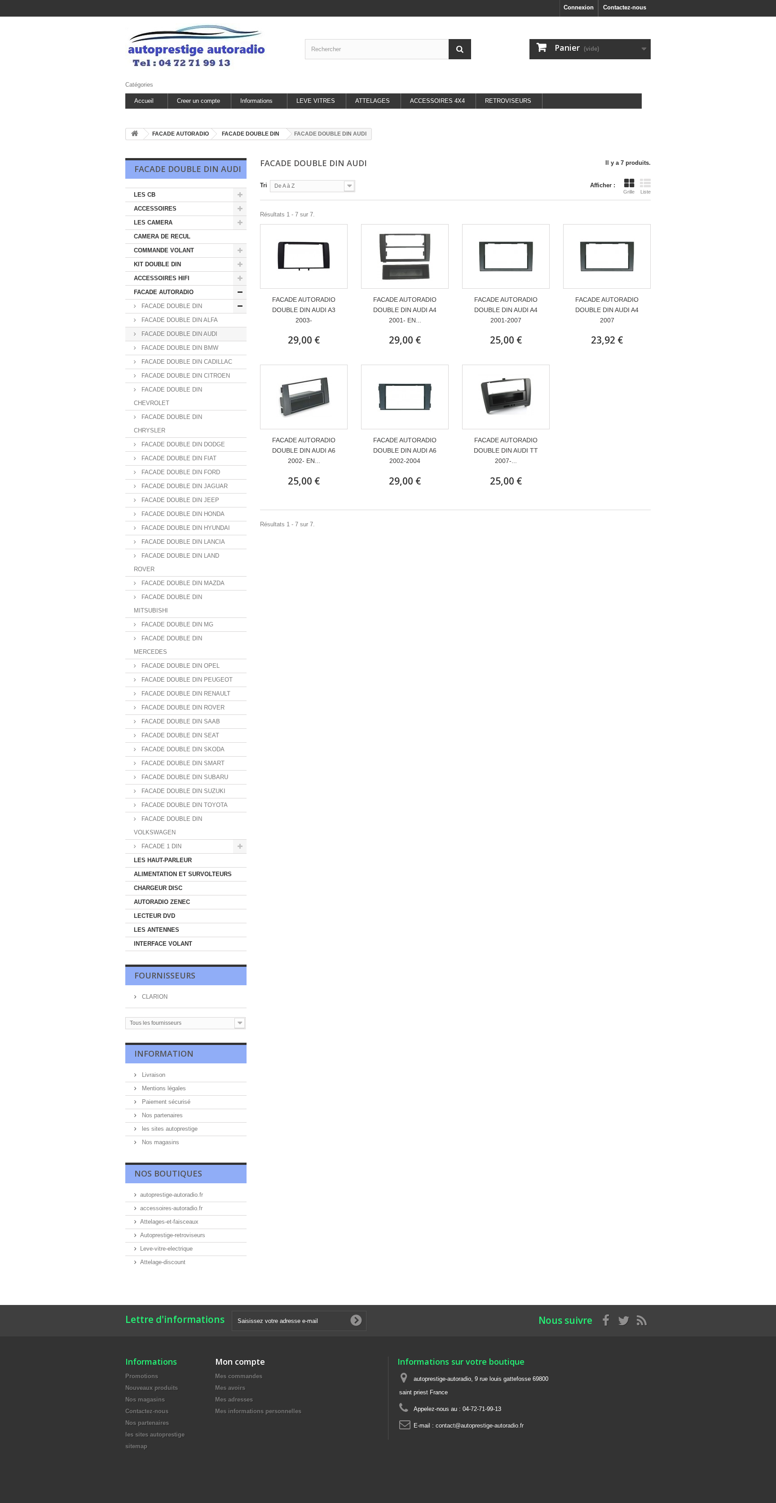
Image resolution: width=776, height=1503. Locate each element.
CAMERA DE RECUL (162, 236)
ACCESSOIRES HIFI (162, 278)
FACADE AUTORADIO (164, 292)
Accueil (144, 100)
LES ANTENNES (156, 929)
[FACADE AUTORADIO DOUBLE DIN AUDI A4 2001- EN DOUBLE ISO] (405, 256)
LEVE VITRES (315, 100)
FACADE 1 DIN (160, 846)
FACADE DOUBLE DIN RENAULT (185, 693)
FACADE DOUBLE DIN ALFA (179, 320)
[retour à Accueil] (134, 134)
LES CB (144, 194)
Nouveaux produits (151, 1387)
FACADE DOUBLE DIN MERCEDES (168, 645)
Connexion (579, 7)
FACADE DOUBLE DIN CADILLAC (186, 361)
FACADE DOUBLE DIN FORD (180, 472)
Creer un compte (198, 100)
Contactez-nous (624, 7)
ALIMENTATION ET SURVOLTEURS (183, 874)
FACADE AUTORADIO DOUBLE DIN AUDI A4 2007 (607, 310)
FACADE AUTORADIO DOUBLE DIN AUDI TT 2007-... (506, 450)
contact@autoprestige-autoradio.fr (480, 1425)
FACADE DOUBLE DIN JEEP (179, 500)
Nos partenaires (161, 1115)
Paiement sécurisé (165, 1101)
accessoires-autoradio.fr (171, 1208)
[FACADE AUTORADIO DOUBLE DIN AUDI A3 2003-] (304, 256)
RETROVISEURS (508, 100)
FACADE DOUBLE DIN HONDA (182, 514)
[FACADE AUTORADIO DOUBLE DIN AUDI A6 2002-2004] (405, 397)
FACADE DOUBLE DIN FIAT (178, 458)
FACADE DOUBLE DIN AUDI (178, 334)
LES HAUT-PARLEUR (163, 860)
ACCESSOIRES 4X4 (437, 100)
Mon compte (240, 1361)
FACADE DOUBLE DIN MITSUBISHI (168, 604)
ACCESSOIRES (155, 208)
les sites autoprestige (169, 1128)
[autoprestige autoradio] (208, 46)
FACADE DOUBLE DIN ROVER (182, 707)
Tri (263, 185)
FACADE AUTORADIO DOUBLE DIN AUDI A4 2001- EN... (404, 310)
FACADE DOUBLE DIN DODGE (182, 444)
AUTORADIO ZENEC (162, 902)
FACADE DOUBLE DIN (171, 306)
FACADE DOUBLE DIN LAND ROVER (176, 562)
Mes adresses (234, 1399)
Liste (645, 191)
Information (164, 1053)
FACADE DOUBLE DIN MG (176, 624)
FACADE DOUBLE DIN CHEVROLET (168, 396)
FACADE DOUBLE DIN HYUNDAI (185, 528)
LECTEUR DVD (154, 915)
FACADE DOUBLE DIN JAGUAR (184, 486)
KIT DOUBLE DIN (157, 264)
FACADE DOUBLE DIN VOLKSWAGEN (168, 825)
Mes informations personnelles (258, 1411)
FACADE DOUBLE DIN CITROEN (185, 375)
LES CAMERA (153, 222)
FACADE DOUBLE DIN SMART (182, 763)
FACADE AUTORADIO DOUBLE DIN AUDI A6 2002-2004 (404, 450)
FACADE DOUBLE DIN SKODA (182, 749)
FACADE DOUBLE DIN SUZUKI (182, 791)
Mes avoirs (230, 1387)
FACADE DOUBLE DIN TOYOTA (184, 805)
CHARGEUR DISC (158, 888)
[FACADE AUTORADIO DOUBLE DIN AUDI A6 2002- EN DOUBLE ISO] (304, 397)
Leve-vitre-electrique (166, 1248)
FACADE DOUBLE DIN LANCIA (182, 541)
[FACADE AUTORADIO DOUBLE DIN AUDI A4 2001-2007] (506, 256)
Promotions (141, 1376)
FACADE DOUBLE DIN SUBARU (184, 777)
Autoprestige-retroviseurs (172, 1235)
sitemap (136, 1446)
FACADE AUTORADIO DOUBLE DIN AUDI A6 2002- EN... (303, 450)
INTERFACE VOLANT (163, 943)
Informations (256, 100)
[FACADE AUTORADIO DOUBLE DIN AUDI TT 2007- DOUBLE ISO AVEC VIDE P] (506, 397)
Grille (629, 191)
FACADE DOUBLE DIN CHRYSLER (168, 424)
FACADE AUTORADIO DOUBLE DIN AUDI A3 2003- (303, 310)
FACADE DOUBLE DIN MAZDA (182, 583)
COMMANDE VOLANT (164, 250)
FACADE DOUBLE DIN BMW (179, 347)
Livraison (152, 1074)
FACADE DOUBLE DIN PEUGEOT (186, 679)
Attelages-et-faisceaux (169, 1221)
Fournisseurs (164, 975)
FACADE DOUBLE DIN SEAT (179, 735)
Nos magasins (159, 1142)
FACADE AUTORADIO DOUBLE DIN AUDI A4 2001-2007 (506, 310)
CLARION (154, 996)
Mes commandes (238, 1376)
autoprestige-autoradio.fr (171, 1194)
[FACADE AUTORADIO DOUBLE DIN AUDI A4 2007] (607, 256)
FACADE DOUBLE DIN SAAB (180, 721)
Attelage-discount (162, 1262)
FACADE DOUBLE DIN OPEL (180, 665)
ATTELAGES (372, 100)
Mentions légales (163, 1088)
